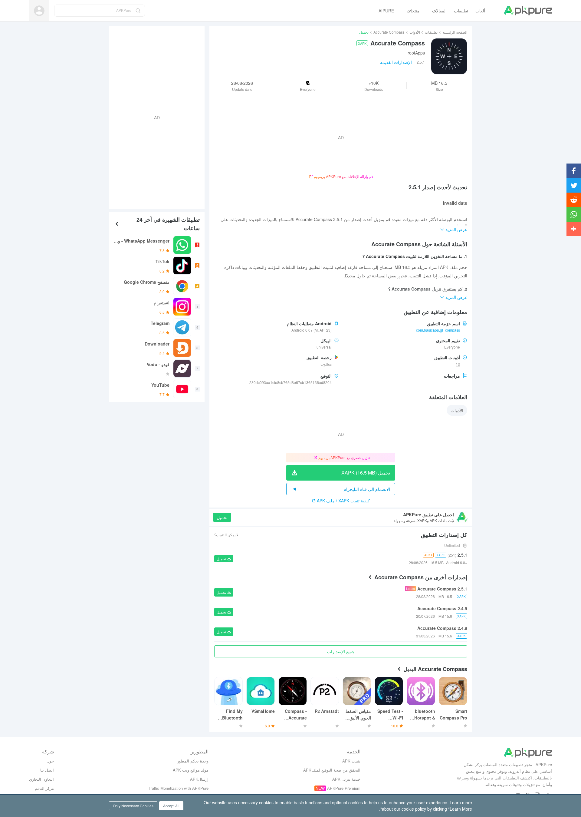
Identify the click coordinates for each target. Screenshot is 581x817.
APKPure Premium (343, 788)
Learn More (461, 809)
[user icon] (39, 10)
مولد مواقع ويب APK (190, 770)
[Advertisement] (159, 117)
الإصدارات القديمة (396, 62)
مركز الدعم (44, 788)
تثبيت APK (351, 761)
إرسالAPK (199, 779)
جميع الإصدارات (341, 651)
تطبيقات (431, 32)
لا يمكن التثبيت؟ (226, 534)
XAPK (362, 43)
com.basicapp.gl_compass (438, 329)
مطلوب (326, 363)
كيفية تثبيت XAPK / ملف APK (343, 501)
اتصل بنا (47, 770)
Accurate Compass (389, 32)
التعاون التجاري (41, 779)
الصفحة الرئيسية (454, 32)
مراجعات (452, 376)
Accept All (171, 805)
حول (50, 761)
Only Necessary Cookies (133, 805)
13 (458, 364)
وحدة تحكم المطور (192, 761)
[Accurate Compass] (449, 56)
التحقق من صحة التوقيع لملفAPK (331, 770)
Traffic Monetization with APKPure (178, 788)
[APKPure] (528, 10)
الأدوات (414, 32)
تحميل (222, 517)
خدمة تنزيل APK (346, 779)
